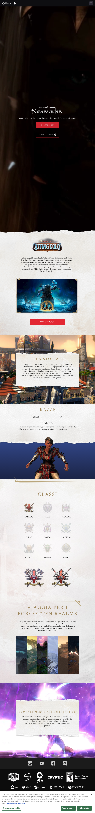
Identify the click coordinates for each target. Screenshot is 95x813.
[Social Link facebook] (53, 763)
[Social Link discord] (65, 763)
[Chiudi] (91, 794)
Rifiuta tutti (84, 808)
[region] (47, 802)
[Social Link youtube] (42, 763)
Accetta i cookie (68, 808)
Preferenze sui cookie (11, 808)
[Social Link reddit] (30, 763)
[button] (7, 3)
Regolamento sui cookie (16, 803)
